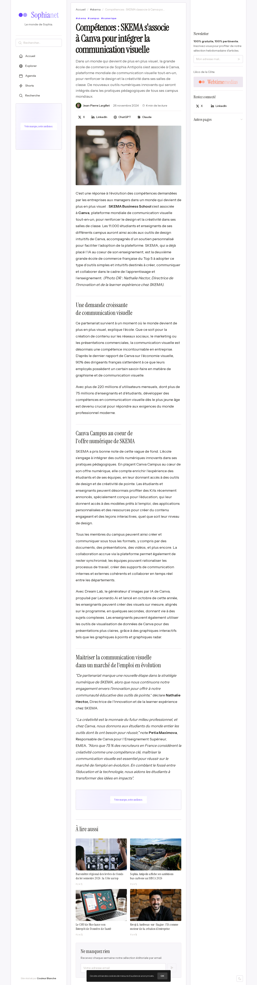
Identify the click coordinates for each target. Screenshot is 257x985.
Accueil (81, 9)
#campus (93, 18)
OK (162, 975)
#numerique (108, 18)
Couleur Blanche (46, 978)
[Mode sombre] (240, 978)
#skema (95, 9)
